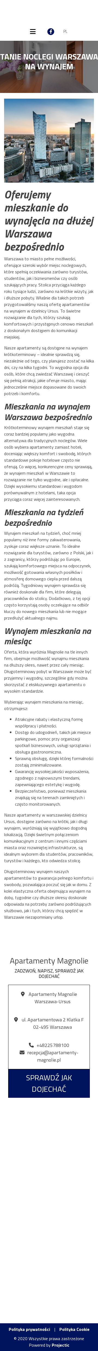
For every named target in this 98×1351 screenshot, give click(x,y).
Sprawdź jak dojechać (49, 1083)
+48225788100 (52, 1045)
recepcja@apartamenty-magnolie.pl (52, 1056)
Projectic (60, 1345)
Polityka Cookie (74, 1329)
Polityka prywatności (29, 1329)
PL (65, 31)
